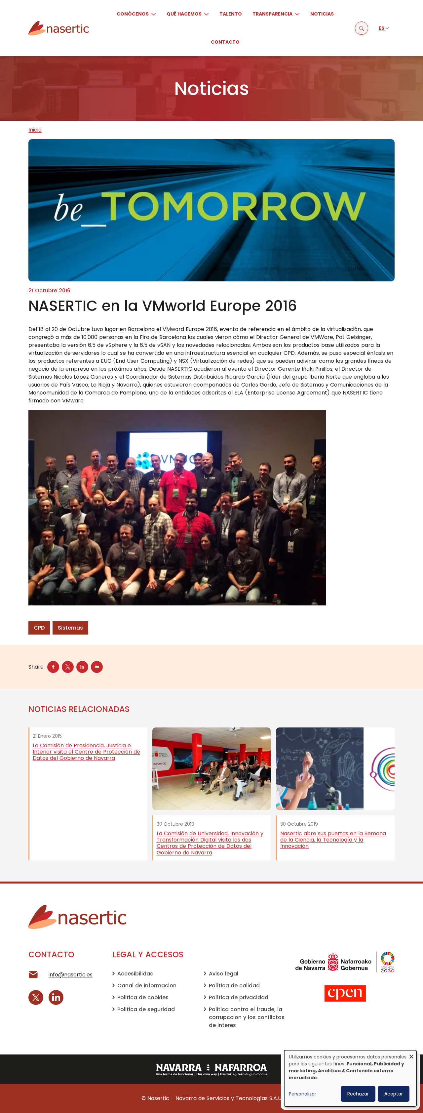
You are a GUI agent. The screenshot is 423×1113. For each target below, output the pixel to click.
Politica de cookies (143, 997)
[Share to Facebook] (53, 667)
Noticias (322, 14)
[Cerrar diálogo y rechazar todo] (411, 1054)
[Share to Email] (97, 667)
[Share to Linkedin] (82, 667)
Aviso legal (223, 973)
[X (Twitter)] (35, 997)
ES (382, 28)
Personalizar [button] (302, 1094)
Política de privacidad (238, 997)
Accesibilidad (135, 973)
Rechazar (358, 1094)
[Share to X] (68, 667)
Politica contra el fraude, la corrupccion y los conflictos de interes (247, 1017)
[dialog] (350, 1078)
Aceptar (393, 1094)
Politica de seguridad (146, 1009)
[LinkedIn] (56, 997)
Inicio (35, 130)
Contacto (225, 42)
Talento (230, 14)
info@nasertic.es (71, 974)
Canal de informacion (146, 985)
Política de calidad (234, 985)
